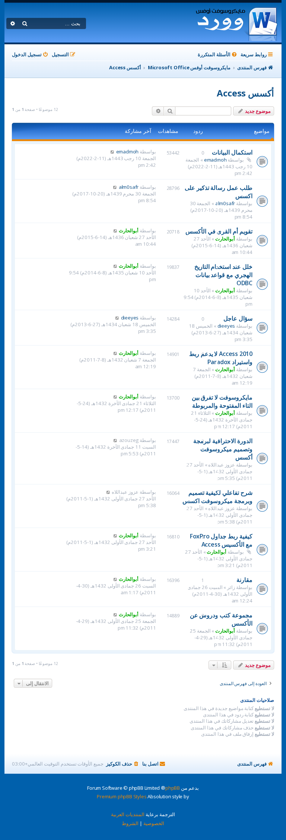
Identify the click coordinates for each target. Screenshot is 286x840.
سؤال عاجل (237, 318)
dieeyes (226, 325)
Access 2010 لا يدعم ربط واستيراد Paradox (220, 358)
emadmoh (127, 151)
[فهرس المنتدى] (236, 22)
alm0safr (225, 203)
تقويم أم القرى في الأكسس (218, 231)
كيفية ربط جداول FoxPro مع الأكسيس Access (221, 540)
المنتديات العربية (127, 814)
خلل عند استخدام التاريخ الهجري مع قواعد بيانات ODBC (223, 274)
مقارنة (244, 580)
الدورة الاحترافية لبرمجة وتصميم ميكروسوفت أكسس (222, 449)
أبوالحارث (225, 238)
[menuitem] (218, 54)
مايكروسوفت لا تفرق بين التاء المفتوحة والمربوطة (222, 401)
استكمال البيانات (232, 152)
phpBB (172, 788)
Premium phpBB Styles (121, 796)
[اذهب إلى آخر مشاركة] (112, 151)
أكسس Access (245, 93)
